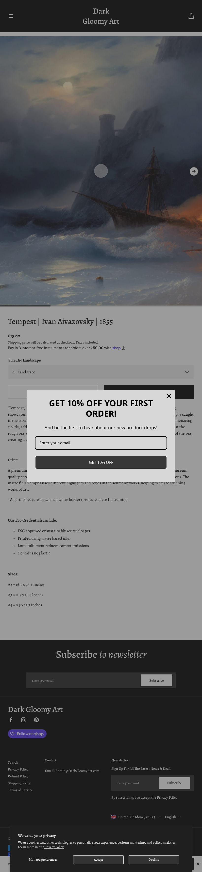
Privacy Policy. (54, 847)
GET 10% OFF (101, 462)
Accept (98, 859)
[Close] (169, 396)
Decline (154, 859)
